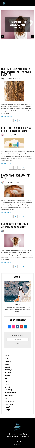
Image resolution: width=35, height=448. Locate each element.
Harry (7, 78)
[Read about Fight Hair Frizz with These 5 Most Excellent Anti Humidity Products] (2, 78)
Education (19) (8, 370)
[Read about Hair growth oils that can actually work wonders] (2, 231)
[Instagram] (17, 441)
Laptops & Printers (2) (10, 392)
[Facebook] (17, 326)
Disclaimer (12, 434)
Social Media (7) (9, 404)
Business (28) (8, 361)
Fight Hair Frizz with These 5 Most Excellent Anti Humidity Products (16, 71)
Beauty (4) (7, 358)
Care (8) (7, 364)
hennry (7, 134)
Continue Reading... (7, 116)
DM (7, 182)
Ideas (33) (7, 387)
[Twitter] (20, 441)
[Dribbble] (13, 326)
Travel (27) (7, 410)
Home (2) (7, 384)
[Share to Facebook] (11, 120)
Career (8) (7, 367)
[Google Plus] (21, 326)
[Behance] (9, 326)
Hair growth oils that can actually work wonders (17, 25)
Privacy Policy (23, 434)
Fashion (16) (8, 375)
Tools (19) (7, 407)
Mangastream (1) (9, 395)
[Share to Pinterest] (23, 120)
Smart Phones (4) (9, 401)
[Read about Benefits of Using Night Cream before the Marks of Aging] (2, 134)
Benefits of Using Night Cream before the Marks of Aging (16, 130)
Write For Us (25, 436)
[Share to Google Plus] (19, 120)
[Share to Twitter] (15, 120)
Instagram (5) (8, 390)
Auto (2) (7, 355)
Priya (7, 231)
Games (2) (7, 381)
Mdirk (19, 444)
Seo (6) (6, 398)
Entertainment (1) (9, 373)
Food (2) (7, 378)
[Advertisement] (17, 50)
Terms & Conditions (12, 436)
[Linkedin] (25, 326)
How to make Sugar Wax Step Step (15, 177)
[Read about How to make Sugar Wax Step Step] (2, 182)
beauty (18, 78)
